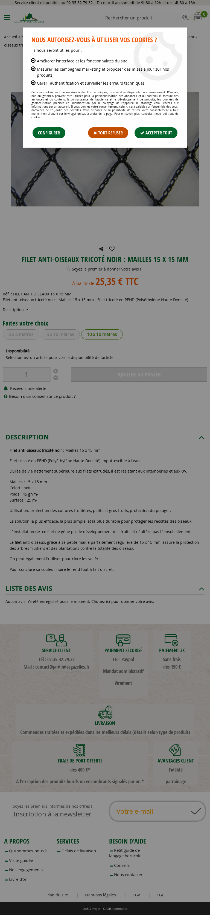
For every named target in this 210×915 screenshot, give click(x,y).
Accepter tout (158, 133)
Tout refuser (110, 133)
